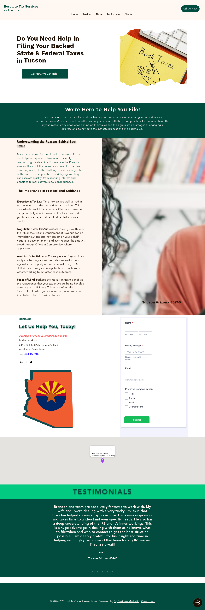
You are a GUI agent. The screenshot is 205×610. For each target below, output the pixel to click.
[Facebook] (26, 362)
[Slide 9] (112, 571)
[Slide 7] (107, 571)
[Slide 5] (102, 571)
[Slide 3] (97, 571)
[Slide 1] (92, 571)
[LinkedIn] (21, 362)
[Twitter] (31, 362)
